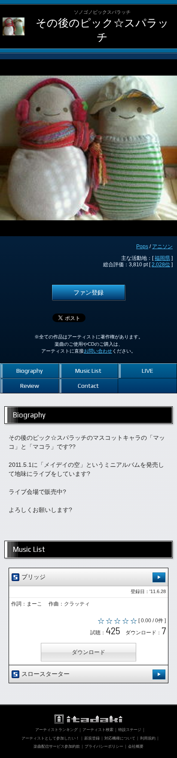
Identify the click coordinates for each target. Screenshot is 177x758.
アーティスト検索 (97, 730)
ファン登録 (88, 292)
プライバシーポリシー (104, 746)
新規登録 (92, 738)
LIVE (147, 370)
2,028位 (161, 265)
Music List (88, 370)
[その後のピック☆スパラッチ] (13, 15)
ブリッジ (33, 576)
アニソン (162, 247)
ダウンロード (88, 652)
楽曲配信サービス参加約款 (57, 746)
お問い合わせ (98, 350)
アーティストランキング (56, 730)
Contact (88, 385)
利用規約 (148, 738)
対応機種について (119, 738)
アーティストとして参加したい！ (50, 738)
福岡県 (162, 258)
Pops (142, 247)
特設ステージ (129, 730)
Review (29, 385)
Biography (29, 370)
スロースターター (45, 673)
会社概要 (135, 746)
